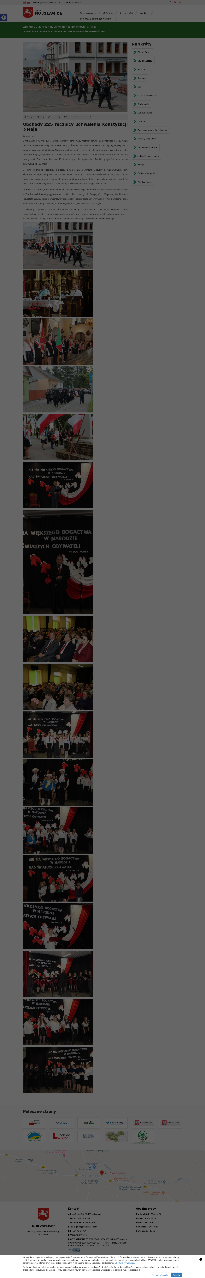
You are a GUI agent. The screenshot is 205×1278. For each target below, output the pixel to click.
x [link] (200, 1259)
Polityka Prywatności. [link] (125, 1262)
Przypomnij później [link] (160, 1275)
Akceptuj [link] (176, 1275)
